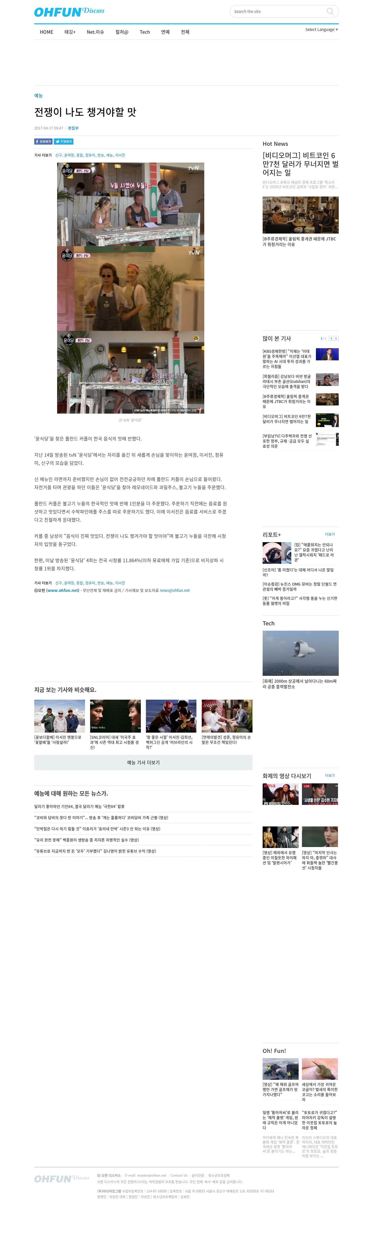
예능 (38, 95)
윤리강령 (198, 1175)
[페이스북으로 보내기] (43, 142)
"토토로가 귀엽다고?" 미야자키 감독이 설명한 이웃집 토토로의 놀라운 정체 (319, 1120)
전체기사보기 (328, 1180)
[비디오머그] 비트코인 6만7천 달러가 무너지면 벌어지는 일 (301, 164)
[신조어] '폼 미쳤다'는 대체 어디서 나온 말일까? (298, 572)
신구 (58, 154)
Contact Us (180, 1175)
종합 (79, 154)
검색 (332, 11)
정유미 (90, 154)
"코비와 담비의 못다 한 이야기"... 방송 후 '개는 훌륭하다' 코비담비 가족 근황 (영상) (101, 817)
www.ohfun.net (63, 590)
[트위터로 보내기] (63, 142)
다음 (336, 338)
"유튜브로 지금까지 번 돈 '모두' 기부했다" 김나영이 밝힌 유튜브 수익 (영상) (95, 851)
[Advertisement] (186, 67)
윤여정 (69, 154)
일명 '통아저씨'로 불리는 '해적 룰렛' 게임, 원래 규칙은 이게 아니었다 (281, 1120)
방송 (100, 154)
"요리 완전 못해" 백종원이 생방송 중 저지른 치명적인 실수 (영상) (86, 840)
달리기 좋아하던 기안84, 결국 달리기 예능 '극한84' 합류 (79, 806)
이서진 (120, 154)
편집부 (73, 128)
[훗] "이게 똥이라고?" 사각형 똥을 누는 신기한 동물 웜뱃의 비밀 (300, 600)
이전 (331, 338)
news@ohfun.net (175, 590)
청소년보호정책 (219, 1175)
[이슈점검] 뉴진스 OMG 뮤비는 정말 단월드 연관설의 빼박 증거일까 (300, 586)
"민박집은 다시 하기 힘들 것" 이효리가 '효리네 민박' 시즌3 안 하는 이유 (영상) (97, 829)
